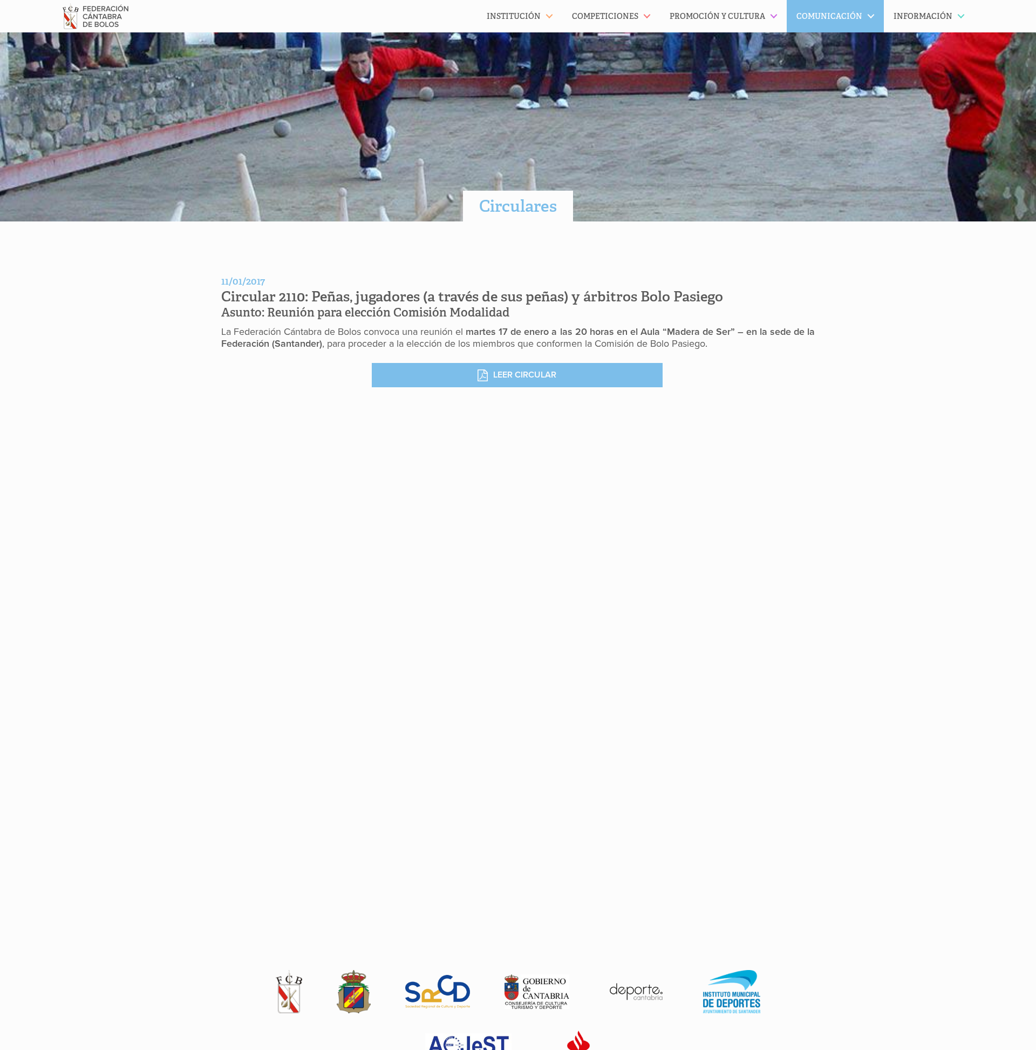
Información (923, 16)
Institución (514, 16)
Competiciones (605, 16)
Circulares (518, 206)
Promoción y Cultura (717, 16)
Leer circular (524, 374)
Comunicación (829, 16)
